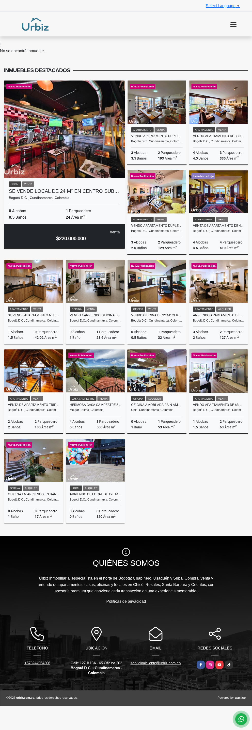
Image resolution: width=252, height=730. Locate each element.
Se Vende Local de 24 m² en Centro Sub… (64, 191)
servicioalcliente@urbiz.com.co (155, 663)
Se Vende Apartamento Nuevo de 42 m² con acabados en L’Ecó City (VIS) (33, 315)
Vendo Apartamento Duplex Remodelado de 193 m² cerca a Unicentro (157, 136)
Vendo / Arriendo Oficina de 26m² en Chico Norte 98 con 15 (95, 315)
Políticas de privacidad (126, 601)
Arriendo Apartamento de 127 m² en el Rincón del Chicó (218, 315)
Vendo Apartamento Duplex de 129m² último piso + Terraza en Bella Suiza (157, 225)
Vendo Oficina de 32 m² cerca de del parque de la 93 (157, 315)
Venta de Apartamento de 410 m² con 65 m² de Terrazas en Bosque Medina (218, 225)
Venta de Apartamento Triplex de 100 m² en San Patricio (33, 405)
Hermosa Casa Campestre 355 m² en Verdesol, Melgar (95, 405)
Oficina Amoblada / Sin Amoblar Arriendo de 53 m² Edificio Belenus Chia (157, 405)
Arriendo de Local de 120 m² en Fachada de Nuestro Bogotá (95, 494)
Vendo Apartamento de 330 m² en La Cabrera (218, 136)
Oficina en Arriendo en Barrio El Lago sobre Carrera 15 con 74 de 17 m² (33, 494)
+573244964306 (37, 663)
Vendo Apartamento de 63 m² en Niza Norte (218, 405)
